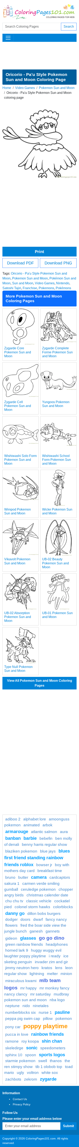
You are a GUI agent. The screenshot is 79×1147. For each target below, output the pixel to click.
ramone (12, 1041)
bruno (10, 877)
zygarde (48, 1079)
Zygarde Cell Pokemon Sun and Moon (17, 405)
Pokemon (64, 1018)
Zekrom (30, 1079)
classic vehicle (38, 901)
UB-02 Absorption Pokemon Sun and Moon (17, 616)
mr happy (28, 988)
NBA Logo (57, 1000)
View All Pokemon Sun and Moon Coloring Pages (39, 683)
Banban (13, 838)
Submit (68, 1126)
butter (23, 877)
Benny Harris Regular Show (44, 844)
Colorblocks (63, 907)
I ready (55, 956)
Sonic (31, 1047)
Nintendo (62, 283)
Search (69, 26)
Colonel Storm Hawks (32, 907)
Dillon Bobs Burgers (44, 913)
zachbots (13, 1079)
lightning (37, 974)
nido (26, 1006)
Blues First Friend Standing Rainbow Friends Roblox (37, 857)
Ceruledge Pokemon (38, 889)
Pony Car (12, 1027)
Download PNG (58, 263)
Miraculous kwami (20, 981)
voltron (33, 1072)
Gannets (53, 931)
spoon (30, 1055)
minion (66, 974)
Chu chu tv (14, 901)
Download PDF (20, 263)
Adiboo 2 (12, 819)
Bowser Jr (44, 865)
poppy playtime (45, 1026)
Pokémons (63, 288)
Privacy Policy (21, 1104)
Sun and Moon (22, 283)
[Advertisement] (39, 55)
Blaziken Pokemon (21, 851)
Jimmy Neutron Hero (22, 968)
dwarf (38, 919)
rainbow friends (47, 1034)
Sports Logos (52, 1054)
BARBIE (30, 838)
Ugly (20, 1072)
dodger (11, 919)
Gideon (11, 938)
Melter (52, 974)
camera (39, 877)
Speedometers (52, 1048)
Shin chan (52, 1041)
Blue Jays (48, 851)
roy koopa (30, 1041)
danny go (15, 913)
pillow (48, 1018)
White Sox (50, 1072)
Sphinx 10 (13, 1055)
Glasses (28, 938)
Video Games (25, 88)
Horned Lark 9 (16, 950)
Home (6, 88)
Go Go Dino (51, 938)
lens (58, 968)
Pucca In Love (16, 1034)
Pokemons (46, 288)
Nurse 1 (45, 1012)
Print (39, 251)
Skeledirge (14, 1048)
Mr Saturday (40, 994)
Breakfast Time (49, 871)
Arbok (47, 825)
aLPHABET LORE (34, 819)
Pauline (62, 1012)
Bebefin (46, 838)
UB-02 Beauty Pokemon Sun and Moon (55, 563)
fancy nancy (56, 919)
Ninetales (41, 1006)
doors (25, 919)
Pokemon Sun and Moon (57, 88)
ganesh (36, 931)
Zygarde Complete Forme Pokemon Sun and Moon (57, 352)
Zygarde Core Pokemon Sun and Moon (17, 352)
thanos (56, 1061)
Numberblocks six (20, 1012)
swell (42, 1061)
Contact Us (20, 1099)
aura (64, 832)
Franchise (30, 288)
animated (31, 825)
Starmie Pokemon (20, 1061)
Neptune (12, 1006)
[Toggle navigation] (8, 38)
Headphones (57, 944)
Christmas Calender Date (47, 895)
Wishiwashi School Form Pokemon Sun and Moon (56, 459)
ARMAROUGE (16, 831)
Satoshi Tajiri (11, 288)
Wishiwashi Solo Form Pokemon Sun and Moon (20, 459)
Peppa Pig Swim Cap (22, 1018)
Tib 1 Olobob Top (48, 1067)
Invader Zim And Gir (51, 962)
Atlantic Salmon (44, 832)
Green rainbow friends (24, 944)
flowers (11, 925)
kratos (47, 968)
